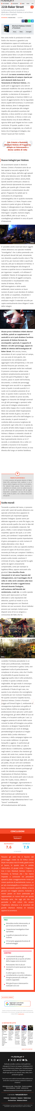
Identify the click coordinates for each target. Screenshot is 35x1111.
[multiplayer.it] (17, 1057)
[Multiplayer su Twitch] (20, 1060)
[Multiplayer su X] (12, 1060)
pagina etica (21, 1014)
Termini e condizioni (27, 1086)
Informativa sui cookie (8, 1086)
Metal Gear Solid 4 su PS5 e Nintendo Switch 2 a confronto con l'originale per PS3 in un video (30, 1038)
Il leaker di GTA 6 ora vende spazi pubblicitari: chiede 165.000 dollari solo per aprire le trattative (24, 1038)
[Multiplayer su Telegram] (17, 1060)
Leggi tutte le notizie (27, 1049)
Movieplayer (13, 1098)
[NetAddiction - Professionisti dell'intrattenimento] (21, 1095)
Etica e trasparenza (10, 1088)
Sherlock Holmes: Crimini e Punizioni (21, 27)
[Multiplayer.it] (7, 1)
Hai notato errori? (7, 997)
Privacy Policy (17, 1086)
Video (28, 3)
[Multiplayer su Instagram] (15, 1060)
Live (32, 3)
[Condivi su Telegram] (32, 21)
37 (29, 844)
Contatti (18, 1088)
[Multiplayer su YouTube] (23, 1060)
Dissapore (20, 1098)
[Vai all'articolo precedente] (33, 702)
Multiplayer (7, 1098)
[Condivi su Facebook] (23, 21)
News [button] (23, 3)
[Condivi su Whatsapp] (29, 21)
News (14, 32)
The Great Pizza (12, 1100)
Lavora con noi (24, 1088)
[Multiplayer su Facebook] (9, 1060)
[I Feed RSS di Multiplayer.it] (26, 1060)
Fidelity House (27, 1098)
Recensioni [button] (15, 3)
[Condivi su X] (26, 21)
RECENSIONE (4, 17)
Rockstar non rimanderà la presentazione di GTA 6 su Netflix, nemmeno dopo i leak (4, 1038)
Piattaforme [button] (6, 3)
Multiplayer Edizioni (22, 1100)
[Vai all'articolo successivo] (1, 702)
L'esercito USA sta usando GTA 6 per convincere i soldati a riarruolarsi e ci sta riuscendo (17, 1038)
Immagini (28, 32)
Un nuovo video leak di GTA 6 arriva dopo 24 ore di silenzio (11, 1035)
